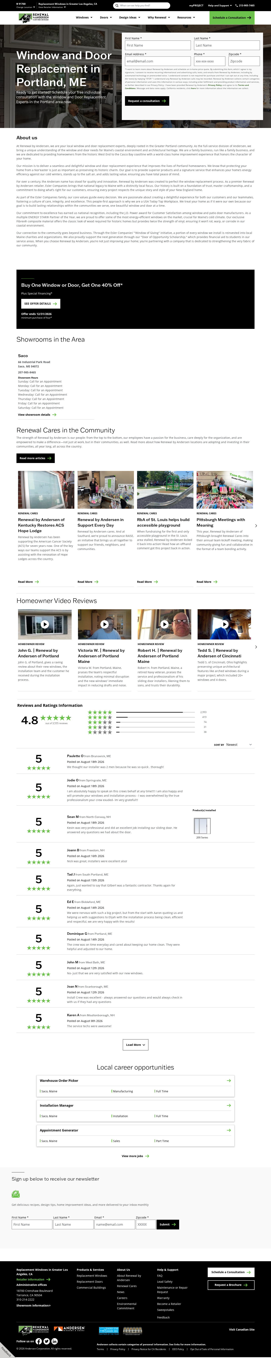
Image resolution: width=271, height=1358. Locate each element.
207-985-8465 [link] (27, 372)
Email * (99, 1217)
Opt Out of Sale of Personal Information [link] (212, 1349)
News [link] (120, 1292)
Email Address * (135, 54)
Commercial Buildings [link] (91, 1287)
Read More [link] (25, 581)
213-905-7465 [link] (247, 5)
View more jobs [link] (132, 1156)
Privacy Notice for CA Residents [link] (149, 1349)
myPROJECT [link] (196, 5)
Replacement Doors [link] (90, 1281)
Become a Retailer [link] (169, 1304)
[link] (33, 17)
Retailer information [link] (30, 1279)
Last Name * (202, 38)
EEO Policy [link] (178, 1349)
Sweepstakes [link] (165, 1310)
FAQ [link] (159, 1276)
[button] (45, 650)
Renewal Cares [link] (127, 1286)
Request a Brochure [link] (228, 1285)
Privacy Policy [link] (117, 1349)
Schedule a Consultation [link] (229, 17)
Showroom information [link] (32, 1305)
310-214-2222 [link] (25, 1299)
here (193, 88)
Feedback (163, 1317)
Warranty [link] (163, 1298)
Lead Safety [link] (164, 1281)
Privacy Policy (215, 85)
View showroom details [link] (34, 414)
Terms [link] (100, 1349)
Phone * (199, 54)
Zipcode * (235, 54)
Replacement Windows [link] (92, 1276)
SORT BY (219, 745)
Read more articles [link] (32, 458)
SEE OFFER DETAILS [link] (37, 303)
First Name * (133, 38)
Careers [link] (122, 1298)
